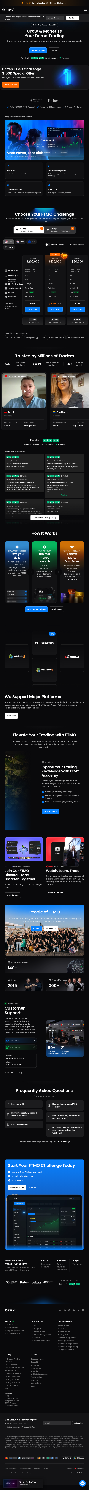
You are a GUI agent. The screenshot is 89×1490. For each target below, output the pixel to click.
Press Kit (37, 1337)
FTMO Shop (36, 1383)
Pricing (61, 1328)
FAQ (35, 1325)
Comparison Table (66, 1350)
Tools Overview (11, 1364)
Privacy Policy (26, 1473)
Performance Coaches (14, 1367)
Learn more (72, 579)
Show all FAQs (63, 1141)
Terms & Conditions (12, 1473)
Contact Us (36, 1368)
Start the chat (13, 1327)
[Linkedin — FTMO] (83, 1310)
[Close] (41, 1481)
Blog (6, 1388)
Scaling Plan (63, 1334)
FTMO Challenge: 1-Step (68, 1343)
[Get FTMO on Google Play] (78, 1458)
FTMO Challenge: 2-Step (68, 1346)
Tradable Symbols (12, 1376)
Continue (72, 18)
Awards (34, 1371)
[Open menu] (85, 9)
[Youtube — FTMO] (65, 1310)
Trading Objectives (66, 1340)
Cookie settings (25, 1468)
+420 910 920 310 (14, 1333)
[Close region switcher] (82, 18)
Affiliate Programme (42, 1334)
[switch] (47, 244)
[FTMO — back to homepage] (8, 10)
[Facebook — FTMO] (74, 1310)
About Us (35, 1365)
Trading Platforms (12, 1382)
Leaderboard (10, 1370)
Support (37, 1328)
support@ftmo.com (15, 1330)
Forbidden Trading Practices (12, 1360)
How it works (56, 609)
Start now (33, 309)
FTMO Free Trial (64, 1331)
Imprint (45, 1468)
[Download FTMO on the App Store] (67, 1458)
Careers (34, 1380)
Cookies (37, 1468)
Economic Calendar (13, 1373)
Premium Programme (67, 1337)
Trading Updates (12, 1379)
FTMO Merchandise (42, 1340)
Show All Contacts (13, 1073)
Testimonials (36, 1377)
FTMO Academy (11, 1385)
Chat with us (12, 1324)
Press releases (37, 1359)
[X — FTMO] (78, 1310)
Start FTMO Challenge (36, 609)
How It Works (39, 1331)
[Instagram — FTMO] (69, 1310)
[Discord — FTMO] (60, 1310)
